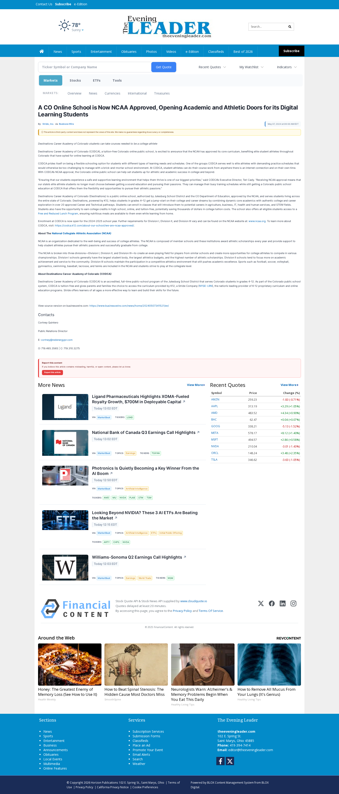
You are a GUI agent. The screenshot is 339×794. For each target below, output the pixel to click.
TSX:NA (156, 453)
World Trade (145, 578)
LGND (130, 417)
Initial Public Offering (171, 533)
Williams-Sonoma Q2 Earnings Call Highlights (139, 557)
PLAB (132, 497)
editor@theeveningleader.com (250, 750)
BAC (214, 419)
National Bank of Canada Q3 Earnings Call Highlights (146, 432)
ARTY (107, 542)
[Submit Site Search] (290, 26)
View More (195, 385)
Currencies (112, 93)
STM (140, 497)
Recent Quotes (210, 67)
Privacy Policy (182, 611)
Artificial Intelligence (137, 488)
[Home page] (166, 26)
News (93, 93)
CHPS (116, 542)
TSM (149, 497)
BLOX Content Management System (230, 782)
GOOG (215, 426)
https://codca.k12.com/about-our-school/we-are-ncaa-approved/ (94, 225)
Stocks (75, 80)
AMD (106, 497)
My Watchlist (249, 67)
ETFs (97, 80)
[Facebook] (272, 609)
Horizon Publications (104, 782)
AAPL (214, 406)
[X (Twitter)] (261, 609)
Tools (117, 80)
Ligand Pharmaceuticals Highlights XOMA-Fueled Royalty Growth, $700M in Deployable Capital (140, 399)
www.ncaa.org (257, 221)
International (137, 93)
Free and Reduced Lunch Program (58, 213)
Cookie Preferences (145, 787)
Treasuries (162, 93)
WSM (170, 578)
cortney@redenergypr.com (57, 339)
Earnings (130, 453)
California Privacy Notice (113, 787)
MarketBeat (104, 417)
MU (114, 497)
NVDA (123, 497)
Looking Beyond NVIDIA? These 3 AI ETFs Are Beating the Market (145, 515)
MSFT (214, 439)
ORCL (214, 453)
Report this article (52, 372)
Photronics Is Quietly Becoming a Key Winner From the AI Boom (145, 471)
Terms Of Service (211, 611)
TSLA (214, 460)
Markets (51, 80)
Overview (74, 93)
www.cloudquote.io (193, 601)
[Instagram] (293, 609)
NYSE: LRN (205, 285)
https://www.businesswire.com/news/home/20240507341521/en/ (129, 305)
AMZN (215, 399)
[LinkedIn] (282, 609)
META (214, 433)
